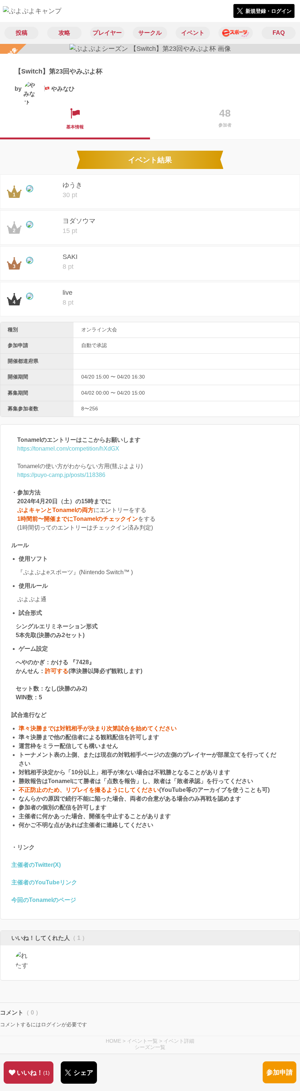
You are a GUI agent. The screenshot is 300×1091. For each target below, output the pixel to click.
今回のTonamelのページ (43, 900)
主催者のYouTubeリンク (44, 882)
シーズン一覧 (150, 1047)
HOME (113, 1041)
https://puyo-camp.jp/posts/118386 (61, 475)
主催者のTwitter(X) (36, 865)
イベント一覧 (142, 1041)
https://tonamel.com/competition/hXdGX (68, 448)
